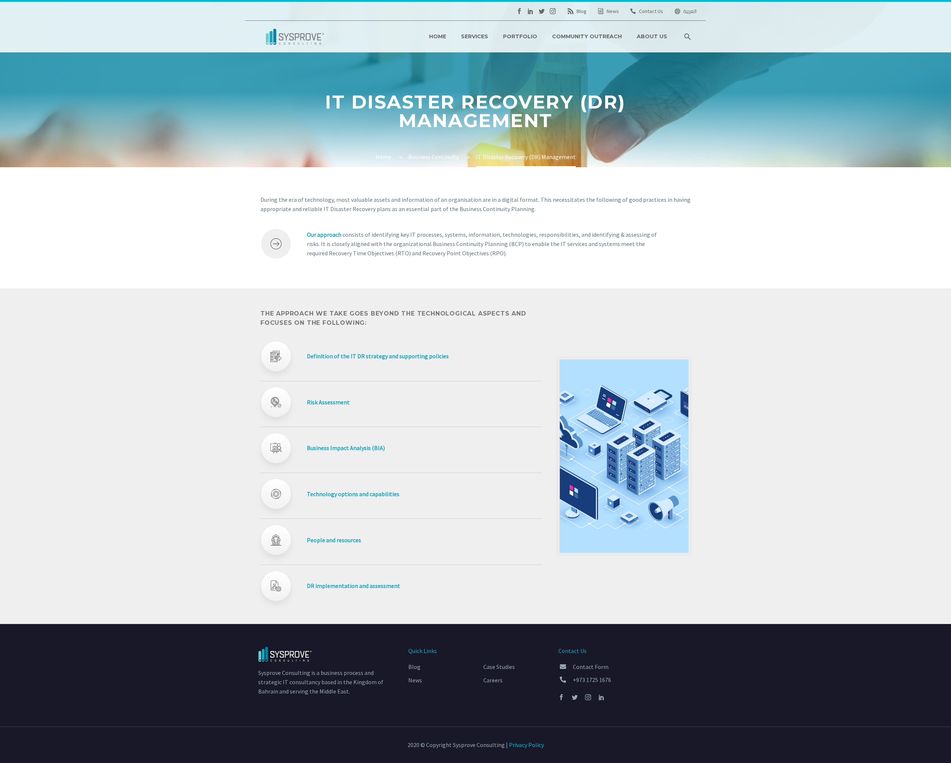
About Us (652, 36)
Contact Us (651, 11)
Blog (582, 11)
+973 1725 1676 (592, 679)
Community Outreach (587, 36)
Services (474, 36)
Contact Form (590, 666)
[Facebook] (519, 11)
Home (437, 36)
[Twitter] (541, 11)
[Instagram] (552, 11)
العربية (690, 11)
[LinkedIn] (530, 11)
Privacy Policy (526, 745)
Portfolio (520, 36)
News (613, 11)
